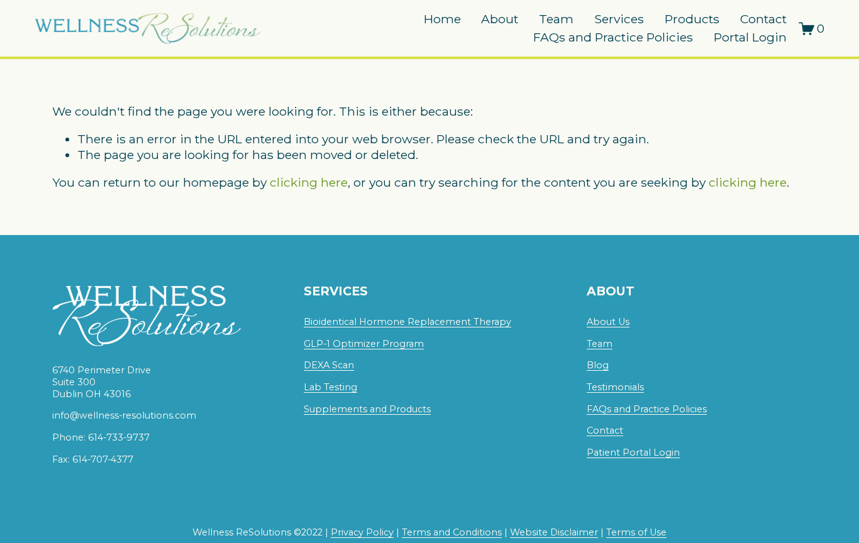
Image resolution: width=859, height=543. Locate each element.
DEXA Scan (329, 365)
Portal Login (750, 37)
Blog (598, 365)
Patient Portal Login (633, 452)
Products (692, 18)
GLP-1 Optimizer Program (364, 343)
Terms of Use (636, 532)
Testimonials (615, 387)
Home (442, 18)
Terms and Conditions (452, 532)
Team (556, 18)
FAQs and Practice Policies (613, 37)
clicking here (309, 182)
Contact (763, 18)
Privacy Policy (362, 532)
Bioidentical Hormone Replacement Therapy (407, 321)
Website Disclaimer (554, 532)
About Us (608, 321)
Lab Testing (330, 387)
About (499, 18)
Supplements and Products (367, 409)
